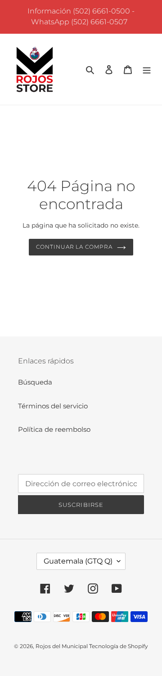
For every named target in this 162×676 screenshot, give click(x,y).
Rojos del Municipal (62, 646)
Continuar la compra (74, 246)
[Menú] (146, 69)
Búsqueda (35, 382)
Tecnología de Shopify (118, 646)
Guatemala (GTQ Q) (78, 561)
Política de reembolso (54, 429)
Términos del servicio (53, 406)
